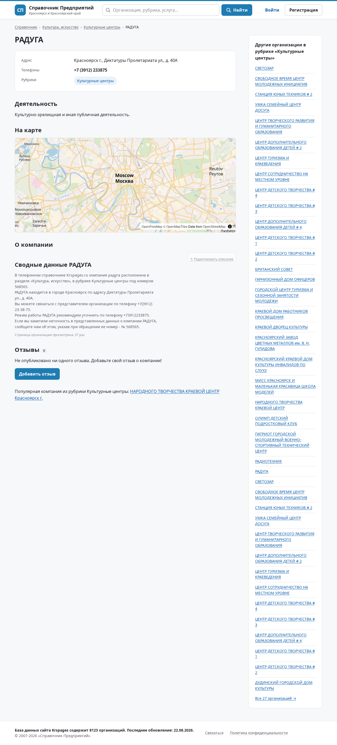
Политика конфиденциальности (259, 732)
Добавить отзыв (37, 374)
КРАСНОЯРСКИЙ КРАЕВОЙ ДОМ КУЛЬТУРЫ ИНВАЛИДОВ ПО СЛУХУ (284, 364)
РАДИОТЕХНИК (268, 461)
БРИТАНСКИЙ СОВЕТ (274, 269)
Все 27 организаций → (275, 698)
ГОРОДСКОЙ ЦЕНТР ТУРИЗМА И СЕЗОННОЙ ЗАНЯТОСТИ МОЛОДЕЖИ (284, 295)
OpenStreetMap (214, 226)
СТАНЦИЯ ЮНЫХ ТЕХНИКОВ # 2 (283, 94)
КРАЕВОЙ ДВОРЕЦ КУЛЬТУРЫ (281, 326)
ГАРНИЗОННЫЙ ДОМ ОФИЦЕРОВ (285, 279)
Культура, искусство (60, 26)
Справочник (26, 26)
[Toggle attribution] (230, 226)
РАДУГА (261, 471)
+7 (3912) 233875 (90, 70)
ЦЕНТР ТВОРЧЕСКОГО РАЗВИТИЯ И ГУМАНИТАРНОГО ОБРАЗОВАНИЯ (284, 126)
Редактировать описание (212, 259)
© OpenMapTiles (175, 226)
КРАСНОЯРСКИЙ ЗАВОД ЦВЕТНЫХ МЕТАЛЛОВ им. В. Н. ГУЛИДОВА (282, 343)
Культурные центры (102, 26)
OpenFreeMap (152, 226)
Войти (272, 10)
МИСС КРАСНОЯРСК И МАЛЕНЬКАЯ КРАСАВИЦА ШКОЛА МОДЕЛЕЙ (285, 386)
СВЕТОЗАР (264, 68)
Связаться (214, 732)
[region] (125, 185)
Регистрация (303, 10)
